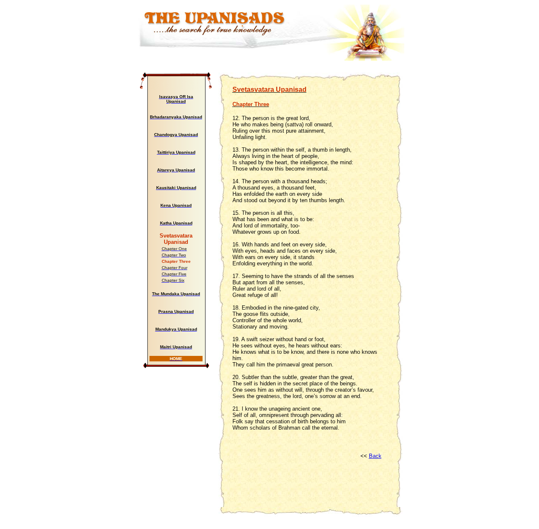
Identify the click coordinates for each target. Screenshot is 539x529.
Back (375, 456)
